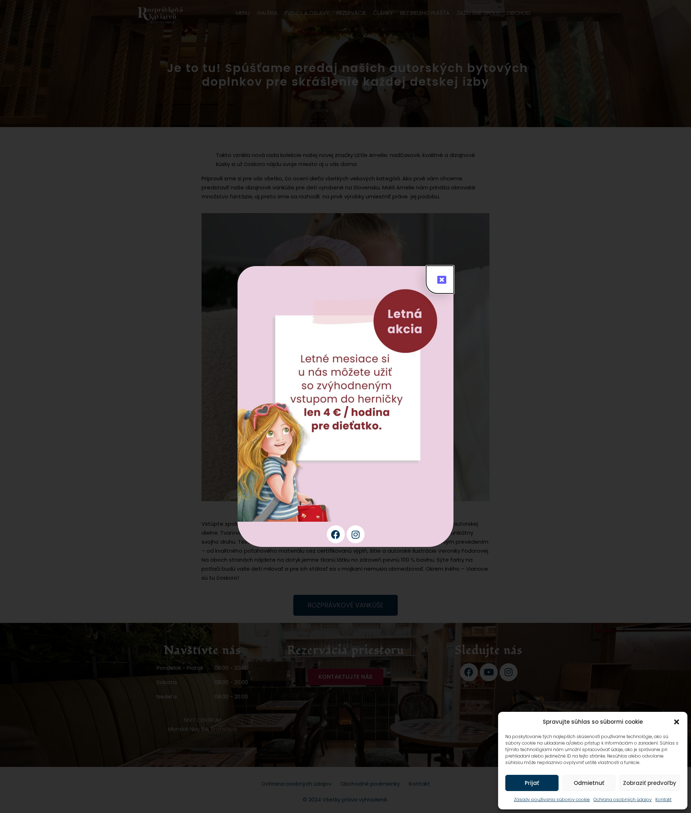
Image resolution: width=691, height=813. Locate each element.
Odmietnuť (589, 783)
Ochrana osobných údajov (622, 799)
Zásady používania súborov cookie (552, 799)
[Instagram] (356, 534)
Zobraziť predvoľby (649, 783)
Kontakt (663, 799)
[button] (676, 722)
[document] (345, 406)
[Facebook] (336, 534)
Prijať (532, 783)
